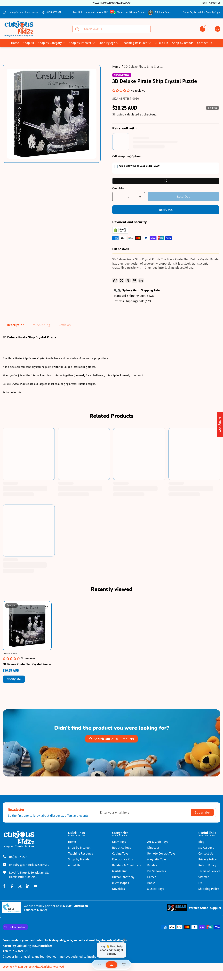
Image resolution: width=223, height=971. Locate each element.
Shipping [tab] (43, 325)
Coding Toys (120, 853)
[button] (202, 29)
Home (116, 66)
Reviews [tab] (64, 325)
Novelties (118, 889)
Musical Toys (155, 889)
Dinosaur (153, 847)
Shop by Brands (78, 859)
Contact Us (205, 853)
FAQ (200, 883)
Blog (201, 842)
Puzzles (152, 865)
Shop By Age (106, 43)
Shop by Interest (80, 43)
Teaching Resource (134, 43)
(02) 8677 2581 (54, 12)
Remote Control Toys (161, 853)
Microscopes (120, 883)
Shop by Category (50, 43)
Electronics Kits (122, 859)
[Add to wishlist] (165, 181)
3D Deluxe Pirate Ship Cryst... (143, 66)
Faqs (204, 2)
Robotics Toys (121, 847)
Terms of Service (209, 871)
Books (151, 883)
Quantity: (118, 188)
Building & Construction (128, 865)
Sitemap (203, 877)
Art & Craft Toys (157, 842)
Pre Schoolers (156, 871)
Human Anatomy (123, 877)
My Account (206, 847)
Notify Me (14, 679)
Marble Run (119, 871)
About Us (74, 865)
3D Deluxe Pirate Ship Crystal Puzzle (27, 664)
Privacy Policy (207, 859)
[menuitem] (80, 842)
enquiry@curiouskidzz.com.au (23, 12)
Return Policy (207, 865)
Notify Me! (166, 210)
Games (151, 877)
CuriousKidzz (31, 966)
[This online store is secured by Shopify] (120, 233)
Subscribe (202, 812)
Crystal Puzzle (121, 75)
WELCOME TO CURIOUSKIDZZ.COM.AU (127, 2)
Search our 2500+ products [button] (114, 739)
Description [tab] (15, 325)
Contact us (214, 2)
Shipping (118, 114)
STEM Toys (119, 842)
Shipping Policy (208, 889)
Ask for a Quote (163, 12)
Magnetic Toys (156, 859)
